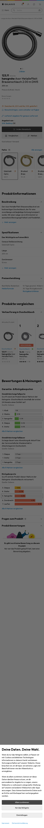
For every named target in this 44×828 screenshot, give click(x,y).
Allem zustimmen (22, 802)
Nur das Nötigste (22, 808)
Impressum (5, 823)
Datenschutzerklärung (20, 823)
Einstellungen (21, 815)
